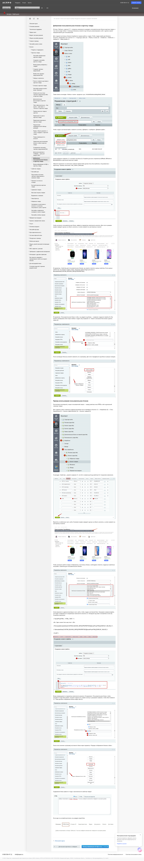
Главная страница (34, 41)
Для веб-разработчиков (35, 263)
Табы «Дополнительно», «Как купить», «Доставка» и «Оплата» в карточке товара (40, 106)
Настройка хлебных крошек (38, 215)
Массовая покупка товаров (38, 192)
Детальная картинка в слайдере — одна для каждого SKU (39, 153)
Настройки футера (34, 229)
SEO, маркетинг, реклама (36, 248)
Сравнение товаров (36, 189)
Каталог (32, 47)
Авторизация (135, 8)
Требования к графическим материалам (40, 251)
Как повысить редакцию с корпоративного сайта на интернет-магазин (38, 259)
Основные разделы (34, 226)
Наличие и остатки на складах (36, 181)
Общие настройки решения (36, 38)
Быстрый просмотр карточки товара (38, 186)
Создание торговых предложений (38, 69)
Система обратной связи (36, 235)
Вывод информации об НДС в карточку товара (40, 165)
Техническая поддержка (36, 29)
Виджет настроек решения (36, 35)
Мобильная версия (34, 241)
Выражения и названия (37, 195)
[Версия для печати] (37, 18)
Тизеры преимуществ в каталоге (39, 137)
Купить (30, 2)
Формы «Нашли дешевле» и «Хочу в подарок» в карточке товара (40, 132)
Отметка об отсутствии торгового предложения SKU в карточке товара (40, 94)
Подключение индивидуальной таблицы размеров (39, 126)
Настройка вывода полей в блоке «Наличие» (40, 89)
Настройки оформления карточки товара (39, 56)
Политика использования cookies (134, 854)
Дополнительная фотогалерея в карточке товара (39, 100)
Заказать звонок (136, 2)
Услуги (24, 2)
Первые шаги (33, 32)
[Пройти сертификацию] (30, 18)
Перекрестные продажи (35, 218)
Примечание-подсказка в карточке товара (39, 121)
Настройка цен (35, 171)
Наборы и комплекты (38, 78)
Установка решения (34, 26)
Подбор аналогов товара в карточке (40, 112)
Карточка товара (35, 52)
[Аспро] (7, 2)
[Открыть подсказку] (139, 849)
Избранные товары (36, 201)
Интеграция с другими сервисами (38, 254)
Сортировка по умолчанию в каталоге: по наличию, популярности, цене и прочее (38, 205)
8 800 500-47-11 (124, 2)
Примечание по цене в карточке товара (39, 116)
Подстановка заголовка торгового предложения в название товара (37, 176)
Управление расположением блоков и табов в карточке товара (40, 143)
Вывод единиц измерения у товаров (40, 65)
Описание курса (34, 23)
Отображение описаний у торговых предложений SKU (40, 148)
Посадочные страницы (35, 238)
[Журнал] (33, 18)
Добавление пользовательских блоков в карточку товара (40, 159)
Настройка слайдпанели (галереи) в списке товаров (38, 211)
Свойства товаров (35, 169)
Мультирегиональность (35, 232)
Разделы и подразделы (37, 50)
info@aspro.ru (19, 854)
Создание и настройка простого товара (38, 60)
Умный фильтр (35, 198)
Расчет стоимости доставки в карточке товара (40, 81)
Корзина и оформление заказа (37, 220)
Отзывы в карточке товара (40, 85)
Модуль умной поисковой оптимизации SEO (39, 244)
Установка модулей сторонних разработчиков (37, 267)
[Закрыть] (140, 834)
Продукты (17, 2)
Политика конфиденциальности (115, 854)
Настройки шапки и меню (36, 44)
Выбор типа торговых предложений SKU (38, 74)
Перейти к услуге (121, 843)
